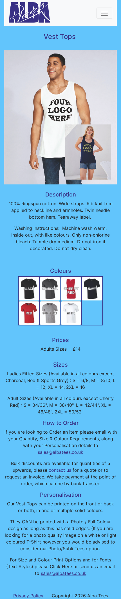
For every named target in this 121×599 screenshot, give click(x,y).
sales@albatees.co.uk (60, 452)
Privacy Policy (28, 595)
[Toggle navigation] (104, 13)
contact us (60, 470)
